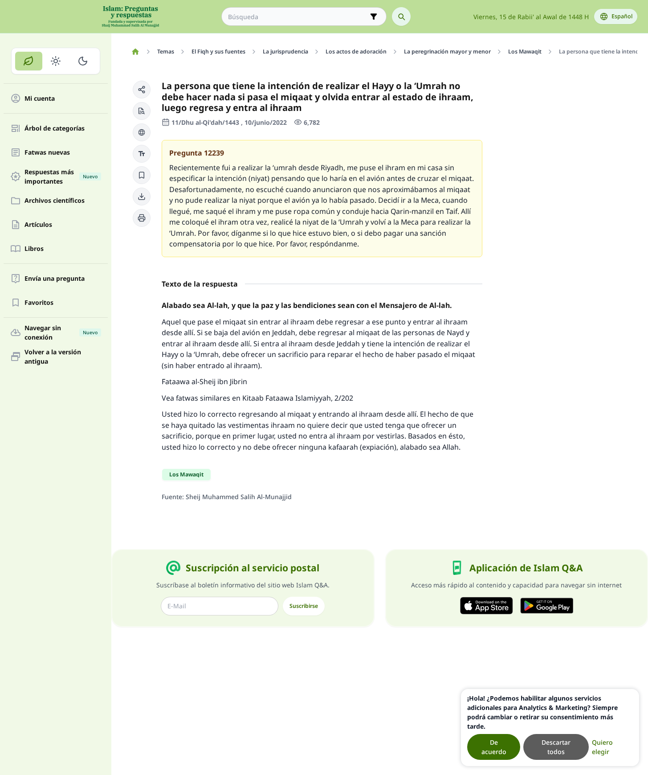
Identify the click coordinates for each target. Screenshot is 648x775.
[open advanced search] (373, 16)
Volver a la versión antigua (52, 356)
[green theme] (28, 61)
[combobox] (297, 16)
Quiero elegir (602, 747)
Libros (34, 249)
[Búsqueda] (401, 16)
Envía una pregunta (54, 279)
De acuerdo (493, 747)
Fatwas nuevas (47, 152)
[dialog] (550, 727)
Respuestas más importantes (61, 176)
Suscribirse (303, 606)
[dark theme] (82, 61)
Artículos (38, 225)
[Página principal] (135, 51)
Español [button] (621, 16)
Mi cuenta (39, 98)
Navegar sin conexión (61, 332)
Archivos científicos (54, 201)
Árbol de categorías (54, 128)
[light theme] (55, 61)
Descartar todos (556, 747)
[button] (142, 89)
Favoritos (38, 303)
